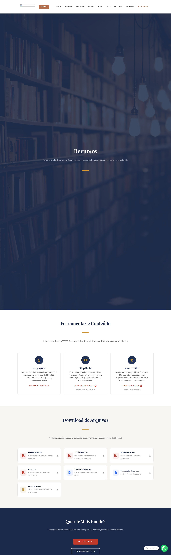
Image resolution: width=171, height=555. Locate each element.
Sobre (91, 7)
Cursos (68, 7)
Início (58, 7)
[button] (164, 548)
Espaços (118, 7)
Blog (100, 7)
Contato (130, 7)
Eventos (80, 7)
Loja (108, 7)
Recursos (143, 7)
